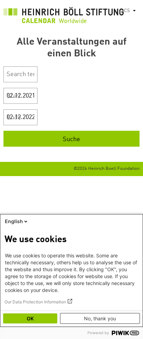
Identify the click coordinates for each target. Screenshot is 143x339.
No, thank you (100, 318)
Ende (14, 117)
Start (14, 96)
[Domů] (63, 17)
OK (30, 318)
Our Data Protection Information (35, 301)
